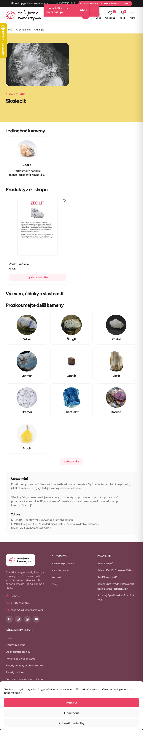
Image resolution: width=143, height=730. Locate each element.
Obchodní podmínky (18, 651)
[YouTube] (36, 619)
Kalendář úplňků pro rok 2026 (114, 570)
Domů (9, 29)
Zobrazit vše (71, 461)
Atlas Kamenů (105, 563)
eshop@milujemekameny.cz (31, 3)
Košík (122, 15)
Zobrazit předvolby (71, 723)
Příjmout (71, 702)
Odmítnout (71, 713)
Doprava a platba (15, 644)
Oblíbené (110, 15)
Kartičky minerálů (107, 577)
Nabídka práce (60, 570)
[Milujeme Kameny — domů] (23, 15)
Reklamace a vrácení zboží (21, 658)
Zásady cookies (15, 672)
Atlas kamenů (23, 29)
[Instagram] (18, 619)
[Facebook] (9, 619)
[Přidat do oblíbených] (64, 200)
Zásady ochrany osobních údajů (24, 665)
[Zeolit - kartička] (38, 227)
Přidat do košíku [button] (39, 277)
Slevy (55, 584)
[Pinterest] (27, 619)
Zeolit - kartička (19, 264)
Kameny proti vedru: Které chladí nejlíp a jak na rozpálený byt (116, 586)
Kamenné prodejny (63, 563)
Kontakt (56, 577)
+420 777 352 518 (65, 3)
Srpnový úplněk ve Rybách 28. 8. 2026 (116, 598)
